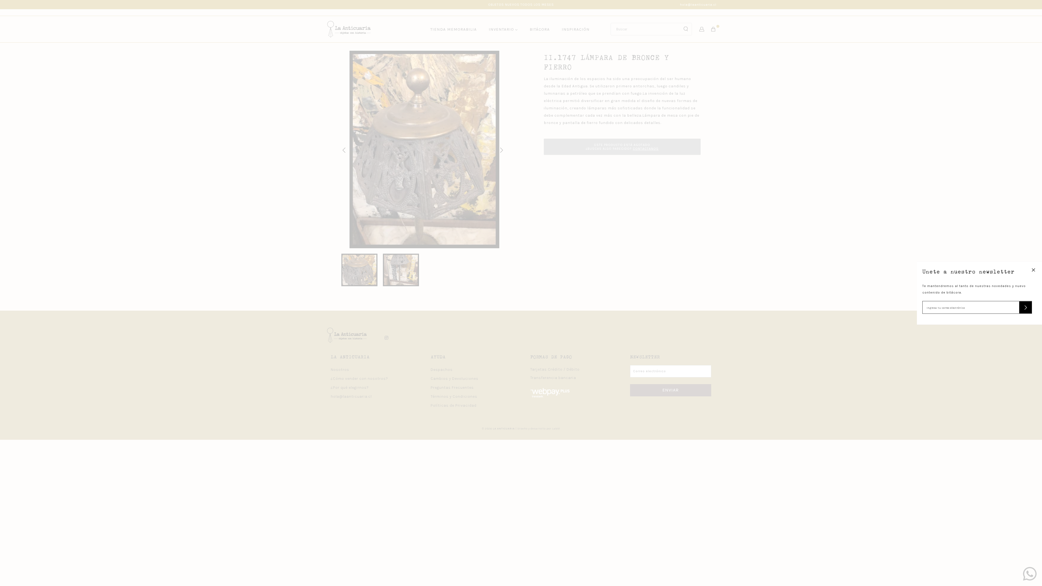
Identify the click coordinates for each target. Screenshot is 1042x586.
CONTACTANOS (646, 149)
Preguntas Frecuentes (452, 387)
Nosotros (340, 369)
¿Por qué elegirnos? (350, 387)
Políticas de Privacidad (453, 405)
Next (500, 149)
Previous (343, 149)
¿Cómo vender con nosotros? (359, 378)
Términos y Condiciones (454, 396)
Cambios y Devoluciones (454, 378)
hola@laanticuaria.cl (698, 5)
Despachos (442, 369)
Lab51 (556, 428)
